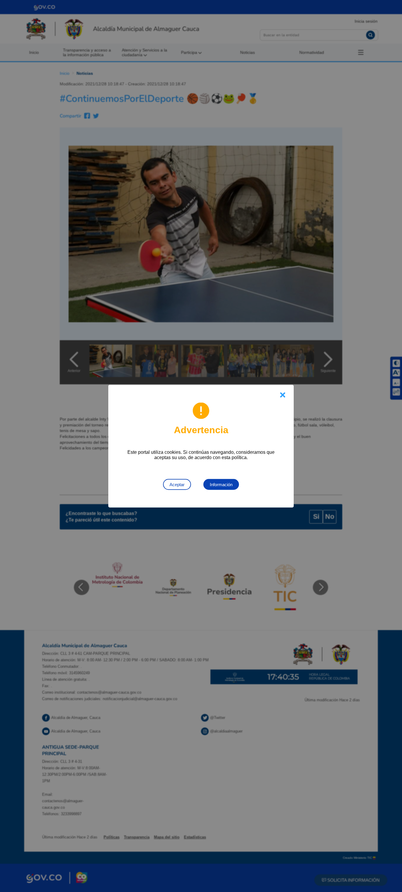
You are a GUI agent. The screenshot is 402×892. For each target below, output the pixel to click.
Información (221, 484)
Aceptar (177, 484)
